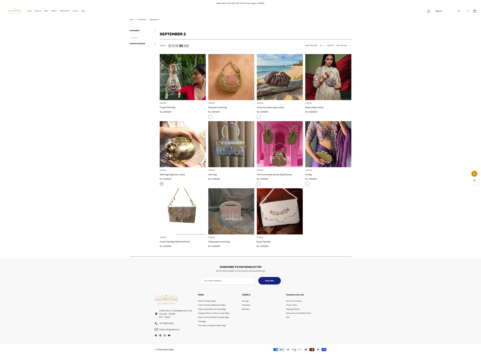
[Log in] (428, 11)
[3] (176, 45)
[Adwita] (15, 11)
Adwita (163, 103)
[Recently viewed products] (474, 174)
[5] (186, 45)
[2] (173, 45)
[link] (467, 11)
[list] (169, 45)
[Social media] (474, 180)
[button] (474, 11)
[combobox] (447, 11)
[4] (181, 45)
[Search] (459, 11)
